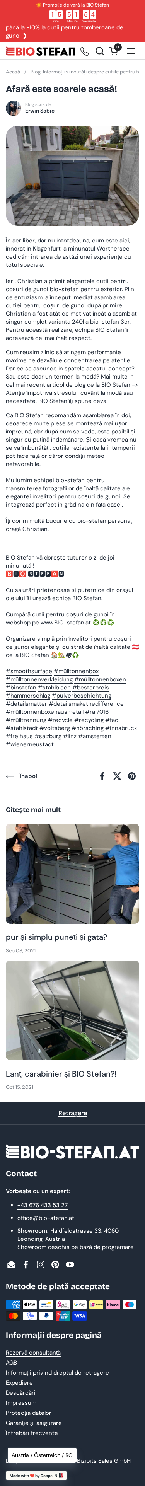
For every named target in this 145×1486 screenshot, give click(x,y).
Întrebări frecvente (32, 1433)
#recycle (60, 720)
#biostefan (21, 687)
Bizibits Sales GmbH (104, 1461)
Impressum (21, 1403)
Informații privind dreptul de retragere (57, 1373)
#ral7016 (97, 712)
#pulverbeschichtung (81, 695)
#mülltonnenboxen (100, 679)
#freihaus (19, 736)
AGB (11, 1363)
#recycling (89, 720)
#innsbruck (121, 728)
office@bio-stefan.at (45, 1218)
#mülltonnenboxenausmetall (45, 712)
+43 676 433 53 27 (42, 1205)
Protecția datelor (28, 1413)
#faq (111, 720)
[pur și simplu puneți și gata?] (72, 874)
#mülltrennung (26, 720)
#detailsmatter (26, 704)
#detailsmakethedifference (86, 704)
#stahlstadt (22, 728)
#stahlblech (54, 687)
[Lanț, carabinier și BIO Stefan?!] (72, 1011)
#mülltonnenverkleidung (39, 679)
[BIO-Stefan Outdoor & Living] (40, 51)
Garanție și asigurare (34, 1423)
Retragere (72, 1113)
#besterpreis (90, 687)
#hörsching (88, 728)
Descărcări (21, 1393)
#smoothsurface (29, 671)
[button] (99, 51)
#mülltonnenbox (76, 671)
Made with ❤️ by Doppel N (33, 1475)
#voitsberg (54, 728)
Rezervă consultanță (33, 1352)
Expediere (19, 1383)
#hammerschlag (28, 695)
